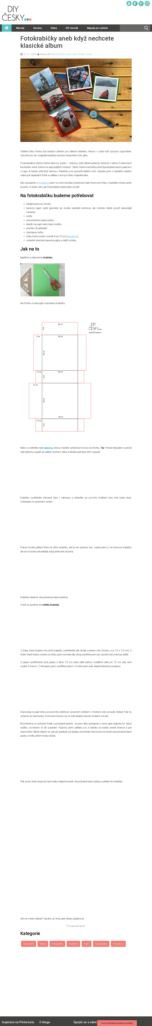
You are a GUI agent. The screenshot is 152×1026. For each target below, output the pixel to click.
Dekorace (55, 54)
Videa (54, 28)
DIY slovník (72, 28)
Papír (86, 943)
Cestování (28, 943)
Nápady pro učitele (97, 28)
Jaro (68, 54)
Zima (89, 54)
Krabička (73, 943)
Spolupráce (101, 943)
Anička (43, 54)
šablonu (48, 447)
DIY (63, 54)
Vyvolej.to (44, 182)
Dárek (43, 943)
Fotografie (57, 943)
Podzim (81, 54)
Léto (74, 54)
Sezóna (37, 28)
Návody (20, 28)
